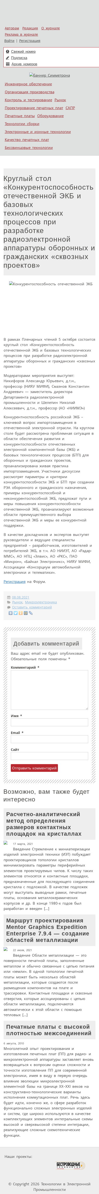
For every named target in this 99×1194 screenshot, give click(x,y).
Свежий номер (23, 51)
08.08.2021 (20, 597)
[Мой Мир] (25, 613)
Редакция (30, 28)
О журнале (50, 28)
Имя (16, 716)
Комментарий (25, 667)
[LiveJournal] (30, 613)
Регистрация (29, 41)
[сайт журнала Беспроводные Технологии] (71, 1166)
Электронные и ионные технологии (38, 131)
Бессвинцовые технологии (29, 147)
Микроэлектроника (41, 602)
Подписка (19, 58)
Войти (9, 41)
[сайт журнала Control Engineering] (17, 1175)
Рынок (60, 99)
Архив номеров (24, 64)
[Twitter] (15, 613)
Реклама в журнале (21, 34)
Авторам (12, 28)
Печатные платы (20, 115)
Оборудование (50, 115)
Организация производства (29, 91)
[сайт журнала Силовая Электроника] (49, 1157)
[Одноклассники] (20, 613)
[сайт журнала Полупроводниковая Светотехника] (32, 1166)
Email (17, 733)
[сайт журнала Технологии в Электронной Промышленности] (80, 1157)
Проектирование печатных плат (34, 107)
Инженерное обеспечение (28, 83)
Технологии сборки (22, 123)
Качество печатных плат (27, 139)
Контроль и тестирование (28, 99)
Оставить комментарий (32, 607)
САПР (70, 107)
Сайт (15, 749)
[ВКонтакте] (10, 613)
